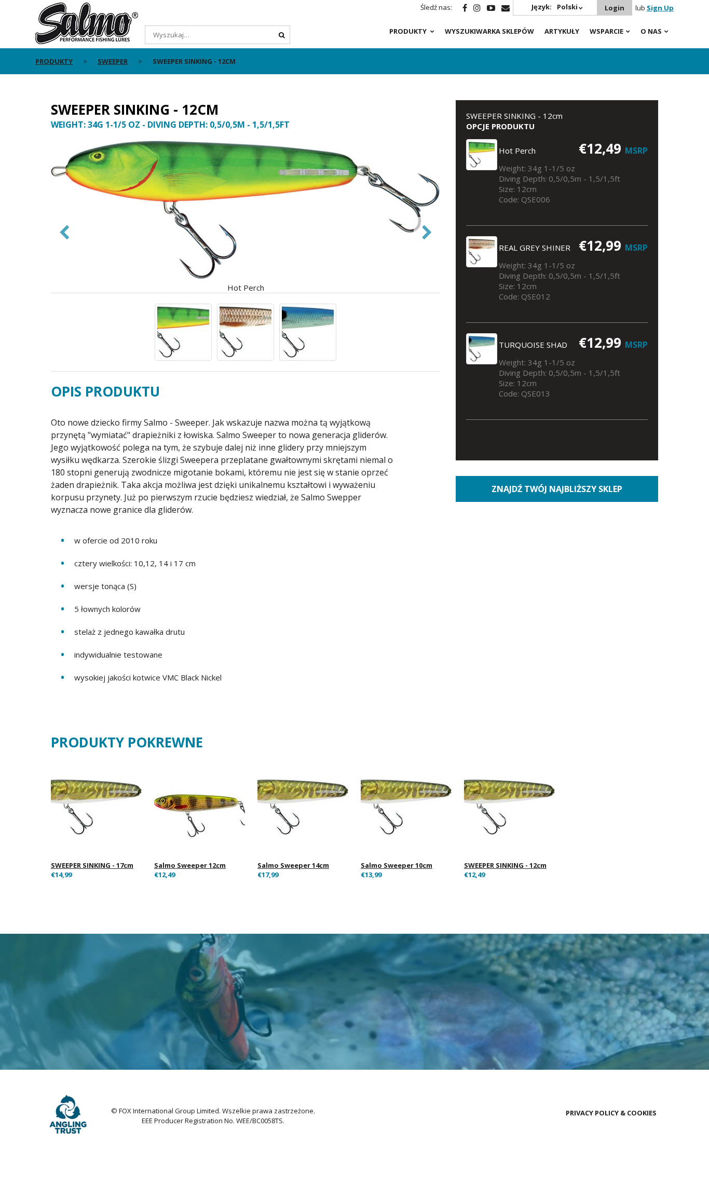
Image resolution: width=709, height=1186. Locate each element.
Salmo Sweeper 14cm (293, 865)
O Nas (651, 31)
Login (614, 7)
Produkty (408, 31)
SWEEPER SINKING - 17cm (92, 865)
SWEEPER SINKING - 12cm (505, 865)
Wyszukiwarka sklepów (489, 31)
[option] (245, 217)
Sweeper (113, 61)
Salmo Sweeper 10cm (396, 865)
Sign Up (660, 7)
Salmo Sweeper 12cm (190, 865)
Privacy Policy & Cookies (611, 1112)
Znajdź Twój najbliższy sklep (557, 489)
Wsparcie (606, 31)
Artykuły (561, 31)
